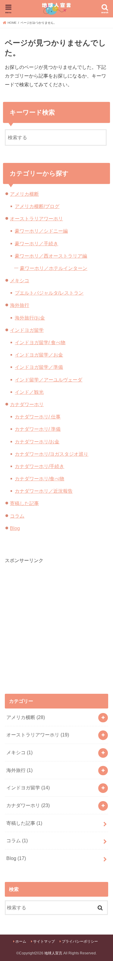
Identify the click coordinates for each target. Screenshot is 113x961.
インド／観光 (29, 392)
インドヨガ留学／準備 (39, 367)
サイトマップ (44, 941)
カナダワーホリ (27, 404)
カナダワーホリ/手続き (39, 466)
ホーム (20, 941)
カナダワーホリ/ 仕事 (38, 416)
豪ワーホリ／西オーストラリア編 (51, 256)
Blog (15, 528)
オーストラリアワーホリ (36, 218)
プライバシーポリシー (80, 941)
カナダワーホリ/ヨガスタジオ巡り (51, 454)
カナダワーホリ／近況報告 (44, 491)
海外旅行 (19, 305)
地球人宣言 (53, 953)
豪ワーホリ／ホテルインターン (53, 268)
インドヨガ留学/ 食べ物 (40, 342)
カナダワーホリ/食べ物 (39, 478)
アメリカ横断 (24, 194)
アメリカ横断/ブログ (37, 206)
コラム (17, 516)
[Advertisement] (56, 620)
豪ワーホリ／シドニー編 (41, 231)
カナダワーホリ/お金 (37, 441)
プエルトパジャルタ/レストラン (49, 292)
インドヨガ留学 (27, 330)
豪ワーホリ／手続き (36, 243)
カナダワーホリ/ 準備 (38, 429)
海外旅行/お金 (30, 317)
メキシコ (19, 280)
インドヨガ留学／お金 (39, 354)
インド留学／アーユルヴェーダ (48, 379)
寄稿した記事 (24, 503)
